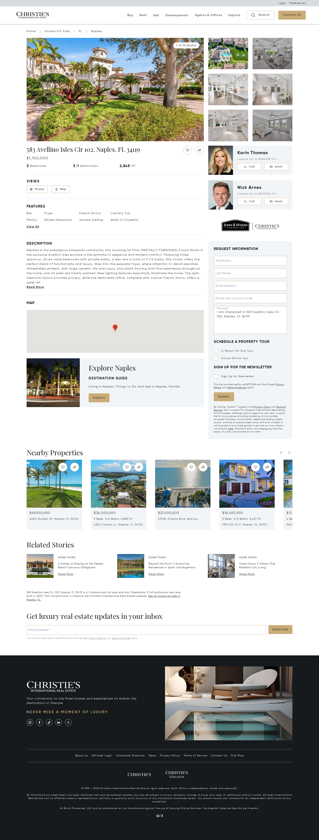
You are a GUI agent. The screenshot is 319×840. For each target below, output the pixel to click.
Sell (156, 15)
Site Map (237, 755)
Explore (99, 397)
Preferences (297, 3)
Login (282, 3)
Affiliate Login (102, 755)
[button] (186, 45)
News (152, 755)
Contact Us (219, 755)
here (230, 429)
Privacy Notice (97, 638)
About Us (81, 755)
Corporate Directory (130, 755)
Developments (176, 15)
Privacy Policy (262, 407)
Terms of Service (236, 388)
